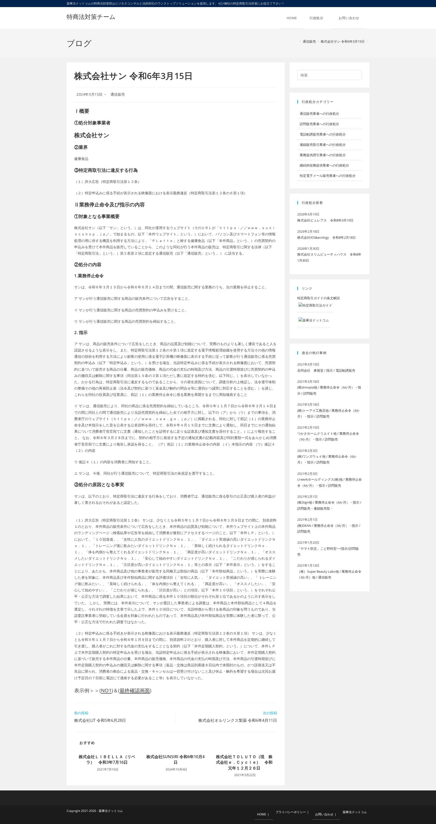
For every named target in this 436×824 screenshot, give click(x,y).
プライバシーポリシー (291, 812)
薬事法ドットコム (355, 812)
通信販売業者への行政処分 (319, 113)
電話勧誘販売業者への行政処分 (323, 134)
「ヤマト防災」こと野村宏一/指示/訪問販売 (328, 551)
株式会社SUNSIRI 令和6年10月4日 (175, 759)
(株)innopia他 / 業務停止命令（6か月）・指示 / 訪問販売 (329, 390)
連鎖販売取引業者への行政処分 (323, 144)
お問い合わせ (324, 814)
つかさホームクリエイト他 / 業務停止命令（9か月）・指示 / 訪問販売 (328, 436)
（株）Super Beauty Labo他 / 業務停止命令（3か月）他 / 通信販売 (329, 574)
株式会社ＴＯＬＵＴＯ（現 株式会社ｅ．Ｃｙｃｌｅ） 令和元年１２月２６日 (244, 762)
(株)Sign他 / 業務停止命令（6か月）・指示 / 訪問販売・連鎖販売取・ (329, 505)
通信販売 (118, 94)
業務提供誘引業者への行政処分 (323, 155)
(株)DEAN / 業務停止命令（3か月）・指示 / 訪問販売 (328, 528)
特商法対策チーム (91, 16)
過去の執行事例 (314, 352)
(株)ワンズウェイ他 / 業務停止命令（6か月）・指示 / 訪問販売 (326, 459)
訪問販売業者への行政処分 (319, 124)
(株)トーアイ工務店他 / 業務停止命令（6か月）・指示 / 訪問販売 (328, 413)
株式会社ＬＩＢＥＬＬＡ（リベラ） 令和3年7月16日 (107, 759)
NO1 (106, 690)
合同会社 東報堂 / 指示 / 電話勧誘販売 (326, 370)
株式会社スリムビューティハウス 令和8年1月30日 (329, 257)
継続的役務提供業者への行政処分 (324, 165)
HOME (261, 814)
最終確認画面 (135, 690)
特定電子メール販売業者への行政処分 (328, 175)
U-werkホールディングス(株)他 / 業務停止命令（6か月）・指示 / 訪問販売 (329, 482)
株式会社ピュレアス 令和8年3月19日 (325, 220)
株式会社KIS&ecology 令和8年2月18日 (326, 237)
